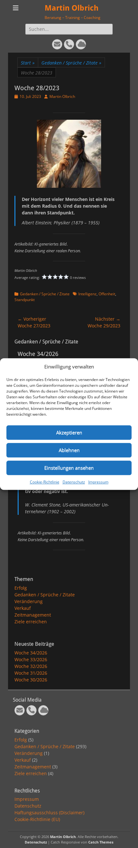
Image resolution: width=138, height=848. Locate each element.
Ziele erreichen (30, 622)
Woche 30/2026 (30, 680)
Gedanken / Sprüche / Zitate (71, 63)
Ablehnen (69, 450)
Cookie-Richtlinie (44, 482)
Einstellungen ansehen (69, 467)
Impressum (98, 482)
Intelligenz (87, 294)
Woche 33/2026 (30, 659)
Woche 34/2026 (30, 653)
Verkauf (22, 608)
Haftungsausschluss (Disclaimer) (49, 812)
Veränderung (28, 601)
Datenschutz (74, 482)
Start (28, 63)
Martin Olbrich (72, 8)
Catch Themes (100, 842)
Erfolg (20, 588)
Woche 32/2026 (30, 666)
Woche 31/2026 (30, 673)
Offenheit (107, 294)
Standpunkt (24, 299)
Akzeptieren (69, 432)
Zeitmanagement (32, 615)
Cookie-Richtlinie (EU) (37, 819)
